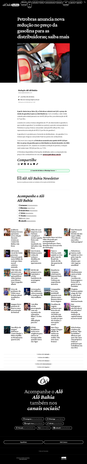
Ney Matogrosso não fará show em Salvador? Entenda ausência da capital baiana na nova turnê (76, 311)
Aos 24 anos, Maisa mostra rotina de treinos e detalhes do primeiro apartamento (36, 257)
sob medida (65, 3)
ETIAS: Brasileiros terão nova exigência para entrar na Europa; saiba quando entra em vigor (36, 334)
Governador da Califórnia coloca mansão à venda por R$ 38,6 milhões (36, 293)
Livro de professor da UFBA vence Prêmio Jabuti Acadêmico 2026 (16, 294)
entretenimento (50, 2)
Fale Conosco (63, 442)
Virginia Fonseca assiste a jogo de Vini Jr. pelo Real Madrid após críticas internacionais (77, 295)
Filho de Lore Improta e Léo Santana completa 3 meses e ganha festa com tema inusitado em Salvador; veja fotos (36, 239)
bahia (42, 2)
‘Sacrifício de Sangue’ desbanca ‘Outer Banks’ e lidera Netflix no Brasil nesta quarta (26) (17, 333)
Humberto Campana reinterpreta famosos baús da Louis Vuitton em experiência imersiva (56, 277)
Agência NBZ (64, 459)
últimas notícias (24, 3)
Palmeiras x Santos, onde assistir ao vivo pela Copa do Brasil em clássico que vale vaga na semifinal (76, 258)
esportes (72, 2)
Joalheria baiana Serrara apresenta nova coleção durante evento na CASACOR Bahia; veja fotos (17, 238)
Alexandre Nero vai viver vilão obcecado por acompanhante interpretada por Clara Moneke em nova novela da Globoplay (52, 242)
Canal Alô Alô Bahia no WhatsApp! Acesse (43, 170)
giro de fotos (29, 4)
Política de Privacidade (43, 451)
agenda (79, 2)
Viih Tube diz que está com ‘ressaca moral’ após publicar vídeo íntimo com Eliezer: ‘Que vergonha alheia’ (17, 277)
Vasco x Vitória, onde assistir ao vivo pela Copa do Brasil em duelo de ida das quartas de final (56, 258)
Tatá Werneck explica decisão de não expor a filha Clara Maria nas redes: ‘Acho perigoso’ (77, 236)
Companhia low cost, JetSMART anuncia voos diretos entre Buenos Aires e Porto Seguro (56, 295)
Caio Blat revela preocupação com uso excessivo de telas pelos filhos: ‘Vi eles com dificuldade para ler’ (36, 313)
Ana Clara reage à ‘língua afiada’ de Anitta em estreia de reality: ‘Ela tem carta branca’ (56, 334)
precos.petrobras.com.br (52, 154)
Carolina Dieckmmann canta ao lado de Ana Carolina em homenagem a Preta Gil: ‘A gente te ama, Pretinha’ (76, 278)
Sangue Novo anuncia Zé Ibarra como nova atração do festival (16, 308)
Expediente (23, 442)
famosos (59, 2)
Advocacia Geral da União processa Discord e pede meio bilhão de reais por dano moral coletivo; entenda (17, 259)
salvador (35, 2)
